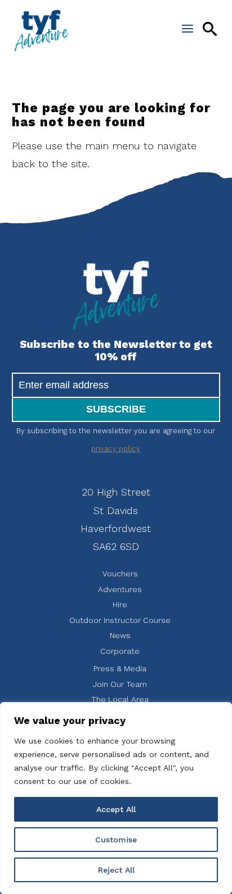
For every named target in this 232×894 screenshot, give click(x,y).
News (120, 635)
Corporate (120, 651)
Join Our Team (120, 684)
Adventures (120, 589)
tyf (41, 31)
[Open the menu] (187, 28)
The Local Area (120, 699)
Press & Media (119, 668)
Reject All (116, 869)
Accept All (116, 809)
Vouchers (120, 573)
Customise (116, 839)
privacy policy (115, 448)
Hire (120, 604)
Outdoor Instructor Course (120, 620)
